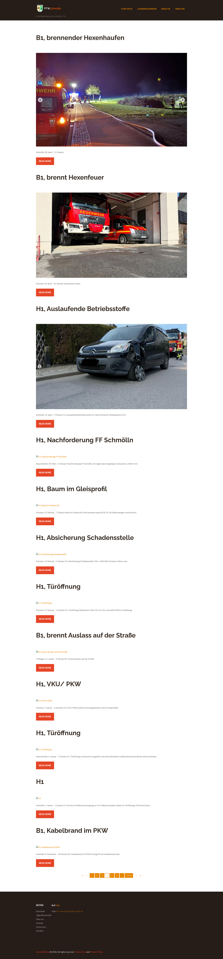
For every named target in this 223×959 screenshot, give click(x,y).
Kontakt (39, 923)
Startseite (40, 911)
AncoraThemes (43, 952)
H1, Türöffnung (58, 586)
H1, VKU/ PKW (58, 684)
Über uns (40, 919)
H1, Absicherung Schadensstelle (85, 537)
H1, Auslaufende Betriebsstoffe (83, 309)
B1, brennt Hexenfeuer (70, 177)
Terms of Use (80, 952)
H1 (40, 781)
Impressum (41, 927)
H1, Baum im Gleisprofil (71, 489)
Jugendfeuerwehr (44, 915)
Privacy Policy (96, 952)
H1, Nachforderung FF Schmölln (84, 440)
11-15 (129, 875)
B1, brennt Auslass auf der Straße (86, 635)
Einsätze (39, 931)
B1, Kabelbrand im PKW (72, 830)
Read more (45, 161)
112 (57, 905)
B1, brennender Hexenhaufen (80, 38)
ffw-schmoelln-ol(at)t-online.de (69, 911)
